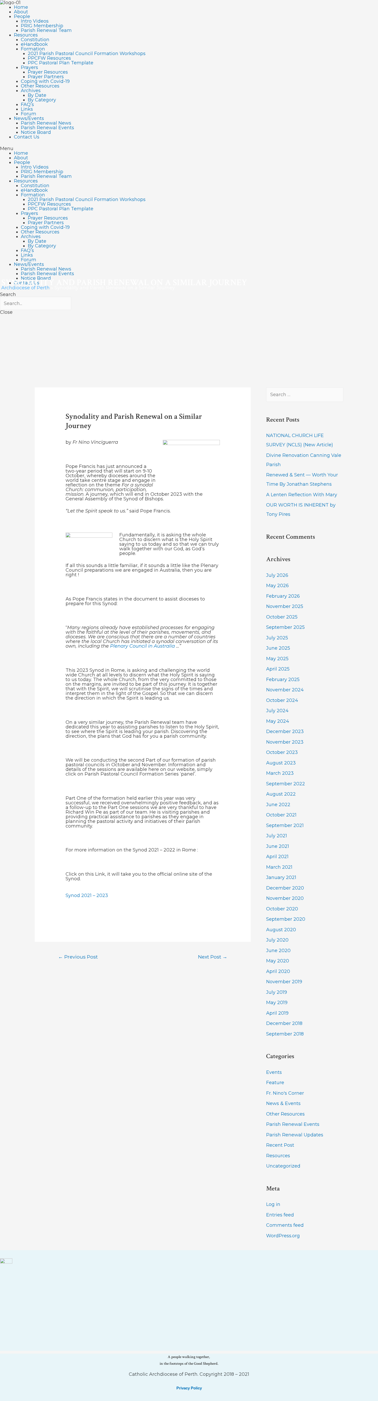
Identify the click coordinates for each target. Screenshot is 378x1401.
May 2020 (277, 961)
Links (27, 109)
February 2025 (283, 679)
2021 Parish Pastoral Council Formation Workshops (87, 53)
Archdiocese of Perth (25, 288)
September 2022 (285, 784)
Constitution (35, 39)
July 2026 (277, 575)
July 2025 (277, 638)
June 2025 (278, 648)
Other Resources (40, 86)
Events (274, 1072)
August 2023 (281, 763)
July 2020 (277, 940)
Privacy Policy (189, 1388)
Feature (275, 1082)
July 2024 (277, 710)
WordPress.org (283, 1236)
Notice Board (36, 132)
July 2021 (276, 836)
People (22, 16)
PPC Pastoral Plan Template (60, 63)
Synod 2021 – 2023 (87, 895)
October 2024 (282, 700)
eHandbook (34, 44)
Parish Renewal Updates (294, 1135)
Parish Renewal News (46, 123)
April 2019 (277, 1013)
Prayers (29, 67)
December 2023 (285, 731)
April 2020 (278, 971)
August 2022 (281, 794)
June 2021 (277, 846)
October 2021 (281, 815)
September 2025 (285, 627)
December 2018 (284, 1023)
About (21, 12)
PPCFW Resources (49, 58)
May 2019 (276, 1002)
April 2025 (278, 669)
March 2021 (279, 867)
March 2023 (280, 773)
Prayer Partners (46, 77)
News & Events (283, 1103)
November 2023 (284, 742)
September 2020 (285, 919)
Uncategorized (283, 1166)
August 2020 (281, 930)
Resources (26, 35)
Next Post (212, 957)
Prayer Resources (48, 72)
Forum (28, 114)
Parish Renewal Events (47, 127)
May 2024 (277, 721)
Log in (273, 1204)
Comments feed (285, 1225)
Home (21, 7)
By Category (42, 100)
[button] (189, 148)
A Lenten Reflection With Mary (301, 495)
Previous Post (78, 957)
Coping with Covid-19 (45, 81)
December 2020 (285, 888)
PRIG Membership (42, 26)
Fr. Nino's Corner (285, 1093)
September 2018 (285, 1034)
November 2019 (284, 982)
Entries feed (280, 1215)
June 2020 (278, 950)
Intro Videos (35, 21)
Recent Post (280, 1145)
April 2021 (277, 856)
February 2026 (283, 596)
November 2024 (285, 690)
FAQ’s (27, 104)
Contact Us (26, 137)
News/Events (29, 118)
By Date (37, 95)
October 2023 (282, 752)
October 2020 (282, 909)
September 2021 (285, 825)
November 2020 (285, 898)
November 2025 (284, 606)
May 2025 (277, 659)
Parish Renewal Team (46, 30)
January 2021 (281, 877)
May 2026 (277, 585)
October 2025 (282, 617)
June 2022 (278, 804)
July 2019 (276, 992)
